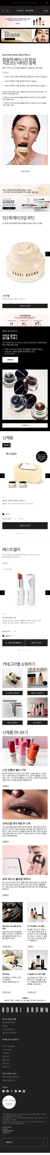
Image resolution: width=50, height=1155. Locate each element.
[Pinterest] (16, 1091)
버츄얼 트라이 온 (8, 1080)
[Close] (47, 3)
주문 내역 (5, 1056)
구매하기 (5, 72)
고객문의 (5, 1053)
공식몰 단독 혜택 (8, 1022)
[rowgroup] (25, 693)
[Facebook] (7, 1091)
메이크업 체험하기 (15, 643)
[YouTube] (20, 1091)
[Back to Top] (45, 1150)
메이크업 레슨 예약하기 (11, 1077)
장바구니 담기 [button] (25, 526)
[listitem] (25, 489)
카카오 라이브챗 (8, 1046)
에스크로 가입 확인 (9, 1033)
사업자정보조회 (6, 1127)
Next (47, 254)
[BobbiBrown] (25, 11)
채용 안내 (5, 1067)
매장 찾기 (5, 1063)
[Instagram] (3, 1091)
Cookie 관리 (6, 1132)
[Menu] (3, 11)
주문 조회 (5, 1060)
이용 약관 (5, 1129)
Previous (2, 475)
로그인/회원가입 (8, 1029)
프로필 (4, 1026)
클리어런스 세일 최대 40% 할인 (25, 3)
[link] (46, 10)
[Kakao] (24, 1091)
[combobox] (25, 1142)
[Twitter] (11, 1091)
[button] (3, 11)
